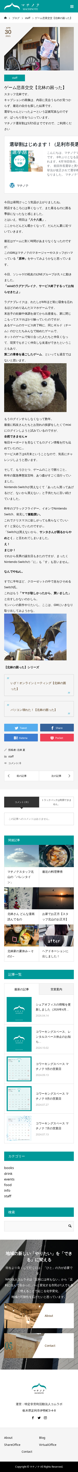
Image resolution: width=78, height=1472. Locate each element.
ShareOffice (12, 1445)
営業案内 (56, 989)
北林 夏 (21, 750)
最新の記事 (21, 989)
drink (8, 1173)
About (8, 1438)
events (9, 1179)
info (7, 1190)
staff (14, 78)
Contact (27, 1452)
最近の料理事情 (52, 871)
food (8, 1185)
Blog (42, 1438)
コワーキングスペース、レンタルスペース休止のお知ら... (53, 1036)
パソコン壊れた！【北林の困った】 (34, 710)
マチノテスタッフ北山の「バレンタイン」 (20, 877)
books (9, 1168)
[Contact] (39, 1335)
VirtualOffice (47, 1445)
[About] (39, 1305)
